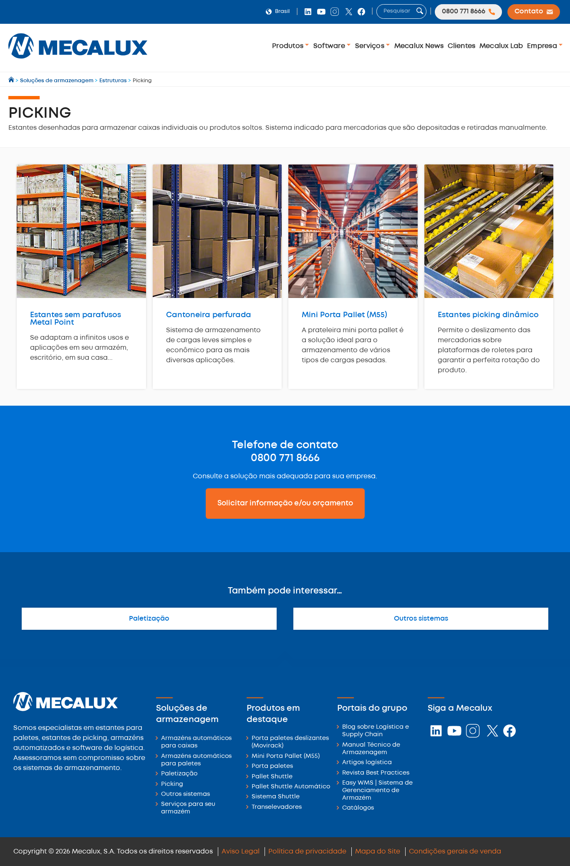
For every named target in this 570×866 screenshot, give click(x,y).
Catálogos (358, 808)
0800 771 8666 (285, 458)
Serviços (370, 46)
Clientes (461, 46)
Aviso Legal (241, 851)
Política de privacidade (307, 851)
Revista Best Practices (375, 773)
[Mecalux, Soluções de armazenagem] (77, 61)
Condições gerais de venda (455, 851)
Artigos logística (367, 762)
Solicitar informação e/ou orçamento (285, 503)
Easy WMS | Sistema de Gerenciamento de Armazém (377, 790)
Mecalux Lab (501, 46)
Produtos (288, 46)
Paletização (149, 619)
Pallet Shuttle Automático (291, 787)
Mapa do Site (377, 851)
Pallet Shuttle (272, 777)
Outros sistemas (421, 619)
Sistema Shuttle (276, 797)
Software (330, 46)
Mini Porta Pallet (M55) (286, 756)
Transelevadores (277, 807)
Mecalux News (419, 46)
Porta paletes (272, 766)
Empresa (543, 46)
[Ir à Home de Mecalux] (11, 80)
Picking (172, 784)
